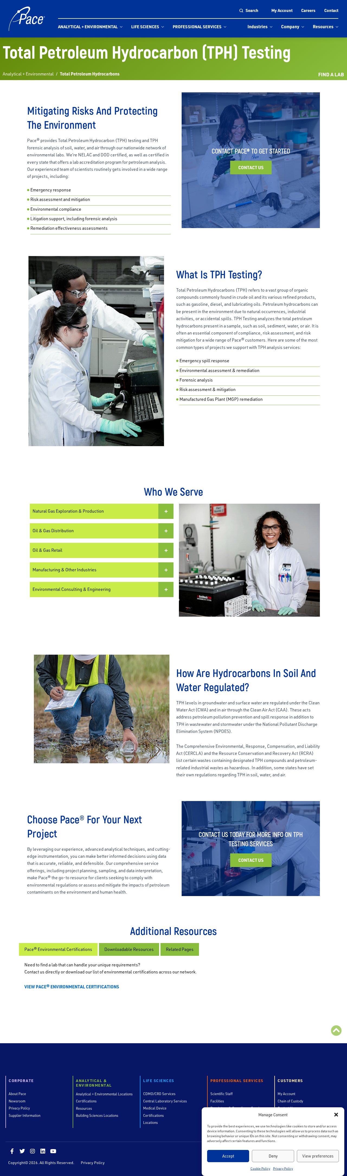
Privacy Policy (283, 1168)
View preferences (317, 1156)
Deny (273, 1156)
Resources (323, 26)
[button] (336, 1114)
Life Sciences (145, 26)
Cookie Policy (260, 1168)
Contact (331, 10)
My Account (282, 10)
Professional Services (197, 26)
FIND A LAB (331, 74)
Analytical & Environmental (94, 1083)
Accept (228, 1156)
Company (290, 26)
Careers (308, 10)
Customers (290, 1081)
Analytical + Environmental (88, 26)
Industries (258, 26)
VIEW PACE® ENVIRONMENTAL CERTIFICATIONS (71, 986)
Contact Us (251, 167)
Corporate (21, 1081)
